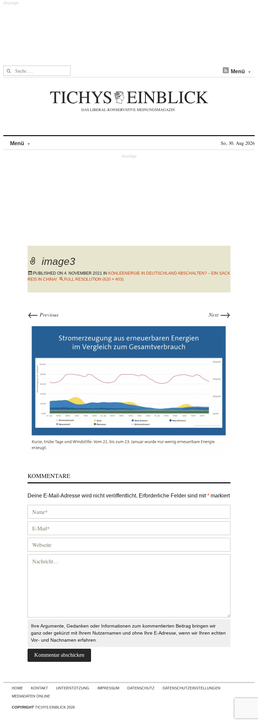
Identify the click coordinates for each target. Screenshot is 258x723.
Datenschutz (141, 688)
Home (17, 688)
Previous (43, 314)
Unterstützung (72, 688)
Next (219, 314)
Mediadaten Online (31, 696)
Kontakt (39, 688)
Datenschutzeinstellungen (191, 688)
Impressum (108, 688)
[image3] (129, 387)
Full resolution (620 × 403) (94, 279)
